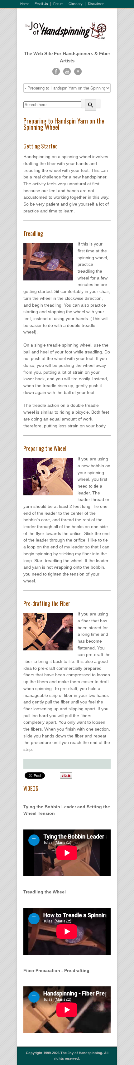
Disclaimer (96, 4)
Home (24, 4)
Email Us (41, 4)
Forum (58, 4)
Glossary (76, 4)
